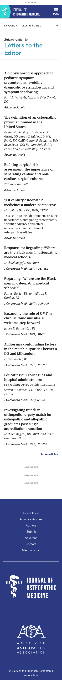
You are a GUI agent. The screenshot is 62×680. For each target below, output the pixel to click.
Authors (31, 525)
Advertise (31, 537)
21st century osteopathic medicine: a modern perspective (30, 202)
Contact (31, 544)
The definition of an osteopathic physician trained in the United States (30, 122)
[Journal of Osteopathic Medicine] (31, 11)
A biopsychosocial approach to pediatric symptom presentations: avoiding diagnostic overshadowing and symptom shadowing (29, 82)
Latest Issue (31, 513)
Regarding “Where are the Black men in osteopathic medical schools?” (30, 283)
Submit (31, 531)
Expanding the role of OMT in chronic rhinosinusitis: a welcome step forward (28, 318)
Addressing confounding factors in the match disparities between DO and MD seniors (30, 349)
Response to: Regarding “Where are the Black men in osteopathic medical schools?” (30, 252)
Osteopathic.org (31, 550)
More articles (49, 454)
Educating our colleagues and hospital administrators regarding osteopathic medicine (29, 379)
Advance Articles (31, 519)
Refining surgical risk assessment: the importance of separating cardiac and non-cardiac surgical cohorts (29, 171)
